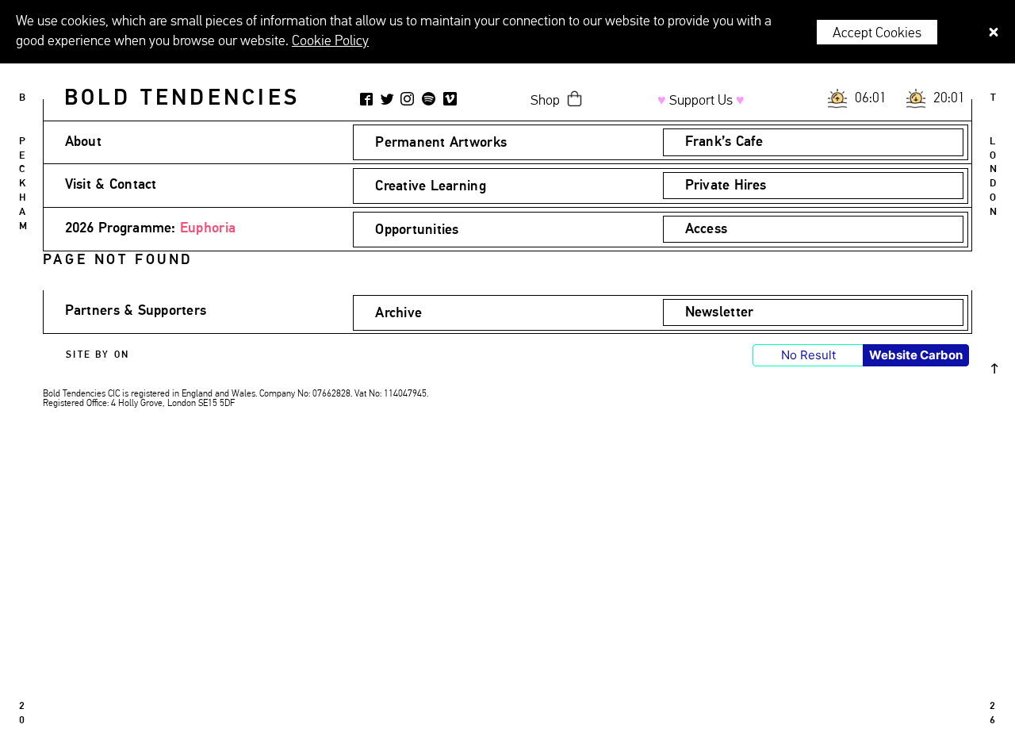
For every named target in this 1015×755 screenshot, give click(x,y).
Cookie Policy (330, 41)
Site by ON (97, 355)
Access (706, 229)
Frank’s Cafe (724, 142)
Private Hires (726, 185)
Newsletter (719, 312)
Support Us (701, 101)
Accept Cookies (877, 33)
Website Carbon (916, 354)
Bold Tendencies (182, 98)
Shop (545, 101)
